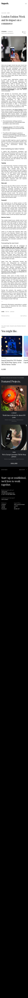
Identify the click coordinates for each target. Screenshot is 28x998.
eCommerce (10, 31)
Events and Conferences (7, 33)
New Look (4, 183)
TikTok (3, 507)
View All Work (14, 463)
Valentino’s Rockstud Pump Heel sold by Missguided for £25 (14, 271)
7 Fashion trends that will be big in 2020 (14, 246)
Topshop (3, 163)
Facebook (4, 509)
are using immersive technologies (14, 88)
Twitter (7, 311)
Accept (4, 995)
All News (3, 369)
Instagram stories (7, 127)
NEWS (8, 13)
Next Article (24, 316)
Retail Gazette (19, 109)
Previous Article (5, 316)
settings (16, 993)
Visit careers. (4, 499)
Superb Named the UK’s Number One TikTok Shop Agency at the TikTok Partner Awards (11, 362)
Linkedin (12, 311)
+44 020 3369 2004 (10, 494)
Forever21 (4, 200)
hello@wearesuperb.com (8, 493)
